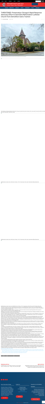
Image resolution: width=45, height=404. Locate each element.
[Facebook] (39, 3)
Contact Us (18, 384)
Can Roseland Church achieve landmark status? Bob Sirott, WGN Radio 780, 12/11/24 (14, 352)
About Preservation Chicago (6, 384)
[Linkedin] (6, 21)
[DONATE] (35, 4)
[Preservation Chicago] (13, 4)
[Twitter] (41, 3)
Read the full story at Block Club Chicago (7, 348)
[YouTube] (43, 5)
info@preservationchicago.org (22, 391)
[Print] (14, 21)
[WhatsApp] (10, 21)
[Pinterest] (8, 21)
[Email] (12, 21)
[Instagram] (43, 3)
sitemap (22, 394)
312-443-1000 (22, 390)
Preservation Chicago (5, 19)
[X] (4, 21)
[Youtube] (7, 379)
